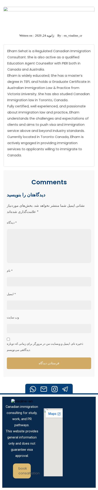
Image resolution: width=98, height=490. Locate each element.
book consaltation (24, 470)
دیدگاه (12, 222)
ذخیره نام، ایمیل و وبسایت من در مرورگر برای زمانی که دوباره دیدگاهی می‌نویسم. (45, 347)
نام (10, 270)
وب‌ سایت (13, 317)
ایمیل (11, 294)
